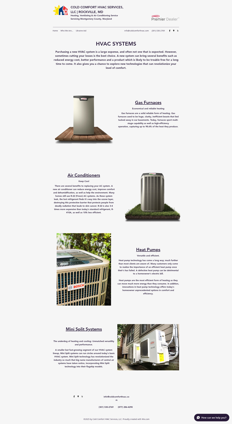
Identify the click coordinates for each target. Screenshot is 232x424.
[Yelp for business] (177, 30)
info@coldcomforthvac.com (136, 30)
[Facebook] (169, 30)
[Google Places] (173, 30)
